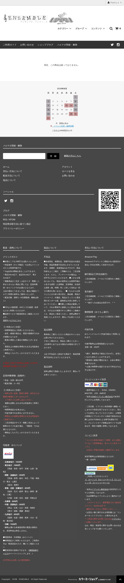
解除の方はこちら (72, 155)
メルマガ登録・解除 (67, 44)
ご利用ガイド (10, 44)
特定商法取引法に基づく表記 (17, 224)
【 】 (91, 479)
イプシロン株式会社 (100, 489)
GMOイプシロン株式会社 (102, 396)
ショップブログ (45, 44)
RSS (5, 219)
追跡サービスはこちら (12, 320)
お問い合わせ (27, 44)
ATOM (12, 219)
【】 (105, 479)
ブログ (6, 210)
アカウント (115, 3)
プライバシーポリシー (13, 228)
